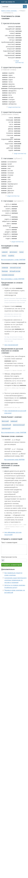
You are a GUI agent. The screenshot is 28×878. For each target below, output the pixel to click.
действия (9, 148)
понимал (10, 173)
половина (9, 133)
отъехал (10, 175)
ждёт (9, 177)
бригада (5, 271)
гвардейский (10, 29)
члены (11, 118)
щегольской (6, 428)
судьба (10, 150)
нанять (8, 209)
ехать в (8, 213)
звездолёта (12, 91)
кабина (10, 131)
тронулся (10, 166)
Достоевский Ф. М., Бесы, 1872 (12, 407)
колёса (10, 126)
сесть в (8, 204)
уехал (9, 182)
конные (12, 31)
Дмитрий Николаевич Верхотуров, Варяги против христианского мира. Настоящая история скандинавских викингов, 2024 (15, 300)
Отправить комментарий (11, 565)
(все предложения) (11, 345)
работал (10, 193)
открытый (11, 49)
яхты (10, 95)
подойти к (7, 234)
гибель (10, 141)
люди (11, 146)
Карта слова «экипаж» (9, 10)
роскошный (10, 46)
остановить (6, 211)
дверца (10, 129)
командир (9, 120)
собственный (10, 35)
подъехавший (10, 55)
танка (10, 82)
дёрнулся (10, 190)
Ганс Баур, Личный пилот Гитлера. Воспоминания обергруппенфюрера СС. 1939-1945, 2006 (14, 339)
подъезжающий (9, 51)
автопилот (13, 252)
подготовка (9, 143)
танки (21, 252)
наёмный (11, 27)
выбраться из (7, 226)
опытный (11, 44)
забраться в (6, 221)
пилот (4, 255)
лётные (12, 40)
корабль (11, 255)
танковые (11, 38)
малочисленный (18, 425)
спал (9, 179)
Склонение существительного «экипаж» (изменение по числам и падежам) (15, 580)
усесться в (7, 236)
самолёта (11, 77)
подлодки (11, 102)
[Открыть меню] (25, 2)
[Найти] (25, 6)
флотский (11, 53)
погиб (9, 164)
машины (11, 84)
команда (5, 267)
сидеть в (7, 219)
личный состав (15, 267)
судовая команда (8, 275)
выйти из (7, 206)
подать (8, 238)
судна (10, 75)
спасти (8, 229)
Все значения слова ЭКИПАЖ (14, 459)
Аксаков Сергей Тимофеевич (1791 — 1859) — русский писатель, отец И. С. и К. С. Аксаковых (15, 526)
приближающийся (8, 42)
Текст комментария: (9, 542)
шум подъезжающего (7, 138)
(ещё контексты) (19, 61)
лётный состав (15, 271)
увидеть (8, 232)
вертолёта (12, 93)
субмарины (12, 104)
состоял (10, 170)
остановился (12, 162)
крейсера (11, 86)
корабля (11, 73)
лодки (10, 80)
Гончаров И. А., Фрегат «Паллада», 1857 (14, 370)
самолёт (5, 252)
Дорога (6, 471)
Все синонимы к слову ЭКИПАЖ (12, 279)
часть (11, 124)
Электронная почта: (9, 557)
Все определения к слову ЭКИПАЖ (13, 432)
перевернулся (12, 184)
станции (11, 99)
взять (9, 223)
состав (10, 122)
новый (12, 33)
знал (9, 168)
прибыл (10, 186)
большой (11, 57)
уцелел (9, 188)
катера (10, 97)
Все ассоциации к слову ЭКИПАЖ (13, 259)
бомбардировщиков (15, 88)
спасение (10, 135)
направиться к (6, 216)
